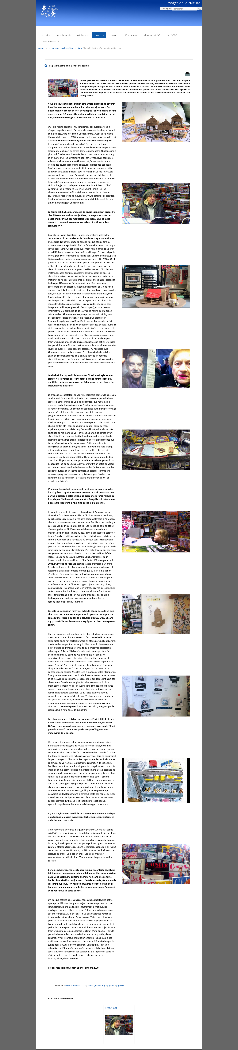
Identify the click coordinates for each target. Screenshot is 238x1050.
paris (111, 985)
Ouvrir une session (50, 41)
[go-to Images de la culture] (119, 12)
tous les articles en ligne (71, 48)
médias (76, 985)
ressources (53, 48)
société (68, 985)
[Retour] (47, 66)
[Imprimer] (187, 74)
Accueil (41, 48)
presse (121, 985)
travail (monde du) (96, 985)
